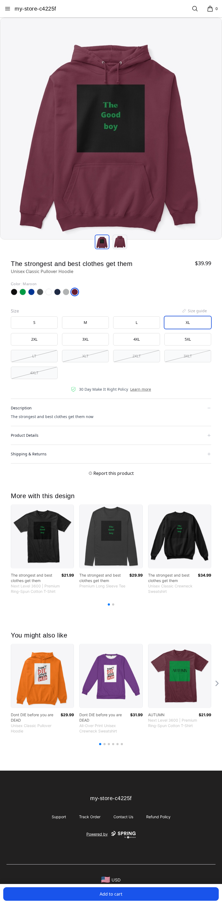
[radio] (34, 322)
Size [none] (15, 311)
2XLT (136, 356)
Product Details (24, 435)
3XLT (188, 356)
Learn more (140, 389)
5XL (188, 339)
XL (188, 322)
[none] (194, 311)
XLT (85, 356)
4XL (136, 339)
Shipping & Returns (29, 453)
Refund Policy (158, 816)
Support (59, 816)
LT (34, 356)
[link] (42, 536)
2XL (34, 339)
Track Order (89, 816)
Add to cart (111, 894)
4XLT (34, 372)
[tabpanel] (111, 128)
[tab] (102, 242)
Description (21, 407)
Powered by (97, 834)
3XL (85, 339)
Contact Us (123, 816)
